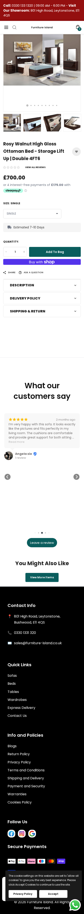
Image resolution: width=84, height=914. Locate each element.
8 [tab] (53, 105)
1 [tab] (27, 105)
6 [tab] (45, 105)
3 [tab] (34, 105)
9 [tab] (56, 105)
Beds (12, 683)
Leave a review (42, 542)
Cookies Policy (20, 802)
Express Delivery (21, 707)
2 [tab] (31, 105)
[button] (11, 167)
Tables (13, 691)
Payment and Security (26, 786)
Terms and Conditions (26, 770)
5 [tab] (42, 105)
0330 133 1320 (23, 5)
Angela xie (23, 454)
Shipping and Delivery (26, 778)
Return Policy (19, 754)
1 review (20, 458)
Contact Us (17, 715)
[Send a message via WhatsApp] (75, 905)
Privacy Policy (19, 762)
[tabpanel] (42, 72)
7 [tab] (49, 105)
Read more (17, 442)
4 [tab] (38, 105)
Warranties (17, 794)
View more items (42, 577)
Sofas (12, 675)
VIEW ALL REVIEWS (35, 167)
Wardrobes (17, 699)
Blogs (12, 746)
